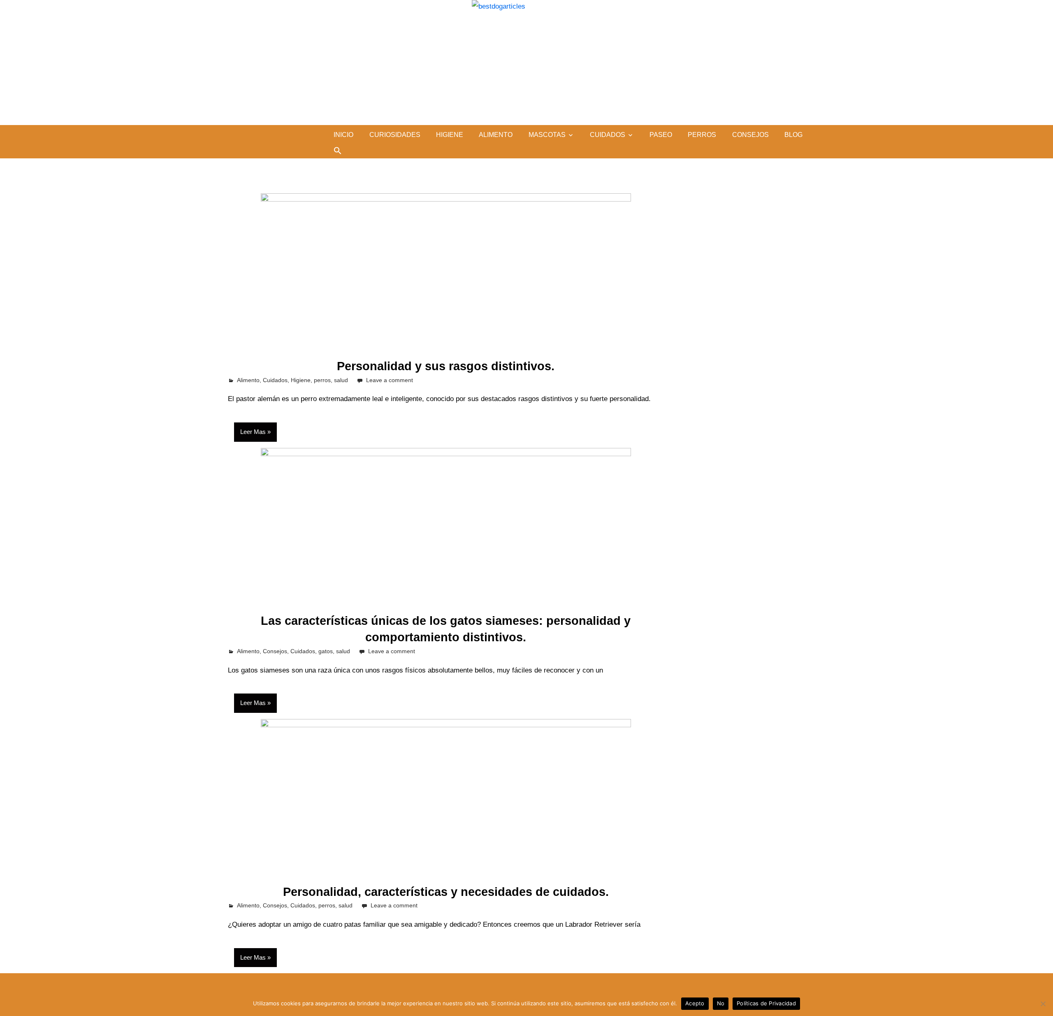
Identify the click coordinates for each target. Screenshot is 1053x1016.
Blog (793, 134)
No (721, 1003)
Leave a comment (389, 380)
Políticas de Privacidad (766, 1003)
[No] (1043, 1004)
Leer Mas (253, 431)
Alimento (496, 134)
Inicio (343, 134)
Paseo (660, 134)
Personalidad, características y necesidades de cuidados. (446, 891)
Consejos (750, 134)
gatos (325, 651)
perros (702, 134)
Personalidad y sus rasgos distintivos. (445, 366)
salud (341, 380)
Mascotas (547, 134)
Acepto (695, 1003)
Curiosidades (394, 134)
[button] (338, 150)
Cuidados (607, 134)
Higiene (449, 134)
